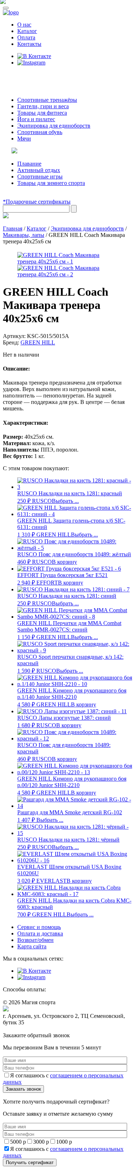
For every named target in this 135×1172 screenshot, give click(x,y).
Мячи (24, 138)
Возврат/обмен (35, 940)
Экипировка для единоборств (53, 126)
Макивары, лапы (23, 235)
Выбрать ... (65, 501)
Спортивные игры (40, 176)
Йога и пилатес (36, 119)
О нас (24, 25)
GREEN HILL (38, 342)
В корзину (64, 562)
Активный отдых (38, 170)
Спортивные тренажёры (47, 100)
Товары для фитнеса (42, 113)
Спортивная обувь (39, 132)
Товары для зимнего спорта (51, 183)
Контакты (29, 44)
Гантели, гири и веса (43, 106)
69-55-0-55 (24, 76)
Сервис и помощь (39, 927)
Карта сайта (31, 946)
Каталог (27, 31)
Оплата (26, 37)
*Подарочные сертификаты (37, 202)
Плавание (29, 164)
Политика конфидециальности (36, 1029)
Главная (12, 228)
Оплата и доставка (40, 933)
